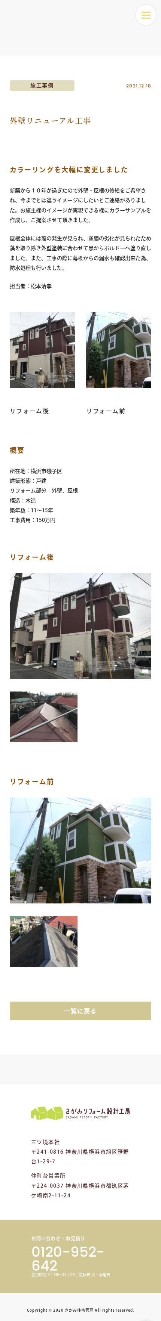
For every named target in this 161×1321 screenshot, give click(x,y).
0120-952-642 (67, 1259)
